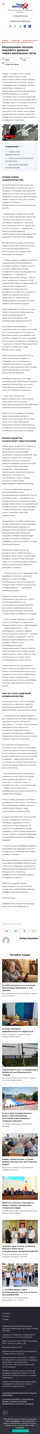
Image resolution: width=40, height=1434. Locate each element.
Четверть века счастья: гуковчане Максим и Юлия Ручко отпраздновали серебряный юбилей (20, 1248)
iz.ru (13, 898)
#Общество (9, 136)
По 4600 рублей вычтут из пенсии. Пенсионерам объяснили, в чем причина (19, 987)
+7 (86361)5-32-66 (20, 16)
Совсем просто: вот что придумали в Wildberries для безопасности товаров (20, 1072)
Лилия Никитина (28, 938)
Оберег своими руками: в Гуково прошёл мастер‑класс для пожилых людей (19, 1161)
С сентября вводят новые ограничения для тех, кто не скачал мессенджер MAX (19, 1292)
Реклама (5, 1316)
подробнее (15, 1421)
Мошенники (8, 924)
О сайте (5, 1319)
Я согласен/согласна (20, 1431)
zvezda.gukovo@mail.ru (20, 21)
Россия (19, 924)
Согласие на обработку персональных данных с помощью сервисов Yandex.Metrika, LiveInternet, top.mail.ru (18, 1401)
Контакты (6, 1313)
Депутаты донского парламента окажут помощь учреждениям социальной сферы (18, 1205)
